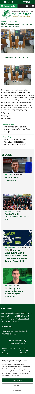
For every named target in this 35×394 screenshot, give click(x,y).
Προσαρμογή (17, 385)
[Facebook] (5, 2)
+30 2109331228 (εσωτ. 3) (20, 316)
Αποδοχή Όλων (17, 380)
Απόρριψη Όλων (17, 390)
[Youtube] (12, 2)
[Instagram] (8, 2)
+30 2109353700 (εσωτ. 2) (23, 313)
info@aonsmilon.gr (12, 322)
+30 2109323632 (23, 319)
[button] (7, 5)
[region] (17, 375)
